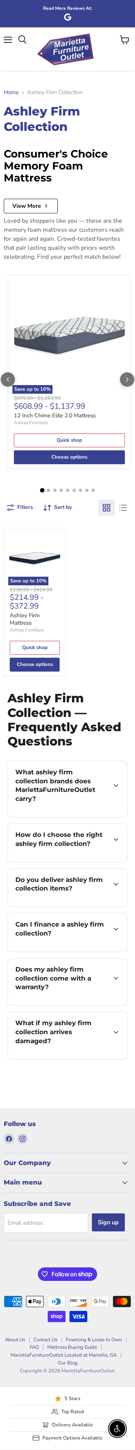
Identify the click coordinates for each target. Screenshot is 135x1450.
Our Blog (68, 1363)
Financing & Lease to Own (94, 1339)
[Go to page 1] (42, 490)
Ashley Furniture (31, 423)
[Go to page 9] (93, 490)
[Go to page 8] (86, 490)
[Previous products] (8, 379)
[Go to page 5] (67, 490)
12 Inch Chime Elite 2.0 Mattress (55, 415)
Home (11, 92)
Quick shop (69, 440)
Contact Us (45, 1339)
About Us (15, 1339)
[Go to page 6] (74, 490)
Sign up (108, 1222)
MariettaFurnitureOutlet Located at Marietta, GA (63, 1355)
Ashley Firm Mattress (25, 619)
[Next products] (127, 379)
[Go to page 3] (55, 490)
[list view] (123, 507)
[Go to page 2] (48, 490)
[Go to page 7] (80, 490)
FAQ (34, 1347)
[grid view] (106, 507)
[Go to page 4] (61, 490)
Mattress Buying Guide (72, 1347)
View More (26, 206)
